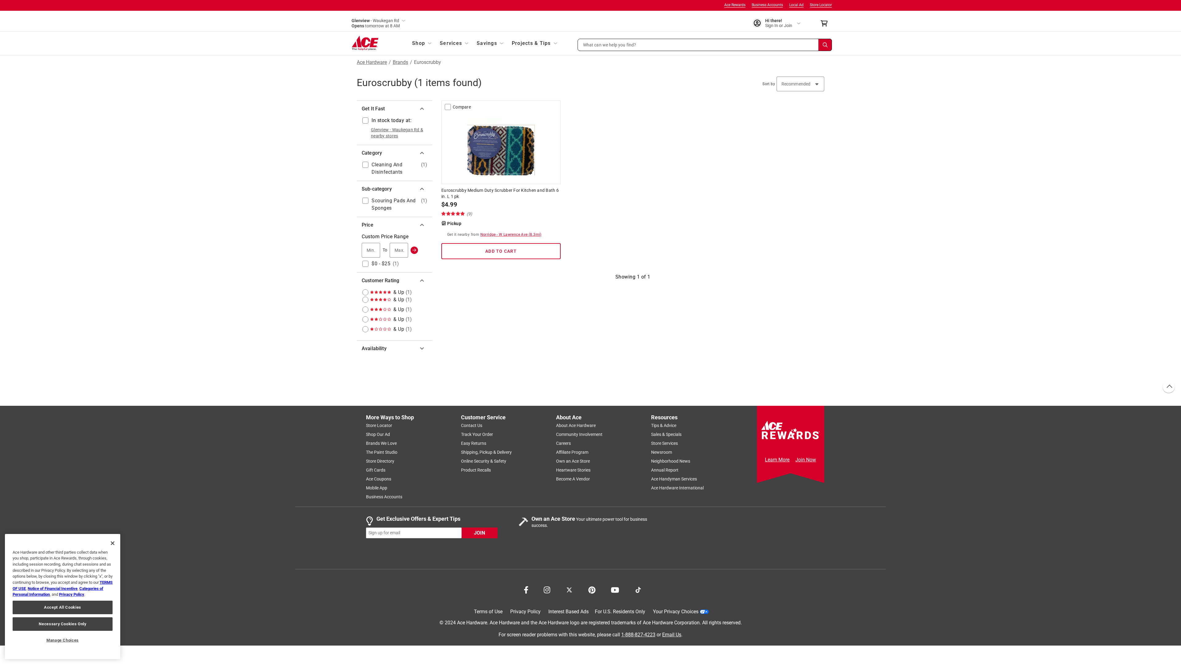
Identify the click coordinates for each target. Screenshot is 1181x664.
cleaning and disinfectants (387, 168)
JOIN (479, 533)
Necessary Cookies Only (62, 624)
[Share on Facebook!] (526, 589)
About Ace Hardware (576, 425)
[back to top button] (1168, 387)
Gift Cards (375, 470)
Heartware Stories (573, 470)
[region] (62, 596)
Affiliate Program (572, 452)
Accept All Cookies (62, 607)
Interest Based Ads (568, 612)
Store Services (664, 443)
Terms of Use (488, 612)
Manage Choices (62, 640)
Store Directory (380, 461)
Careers (563, 443)
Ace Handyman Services (674, 478)
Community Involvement (579, 434)
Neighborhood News (670, 461)
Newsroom (661, 452)
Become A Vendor (573, 478)
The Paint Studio (381, 452)
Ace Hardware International (677, 487)
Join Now (805, 460)
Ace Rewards (735, 5)
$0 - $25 (381, 264)
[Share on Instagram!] (547, 589)
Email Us (671, 634)
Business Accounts (767, 5)
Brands (400, 62)
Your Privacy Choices (675, 612)
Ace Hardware (372, 62)
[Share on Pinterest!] (591, 589)
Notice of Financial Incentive (53, 588)
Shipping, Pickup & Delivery (486, 452)
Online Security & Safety (483, 461)
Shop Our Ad (378, 434)
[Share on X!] (569, 589)
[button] (705, 45)
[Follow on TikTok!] (638, 589)
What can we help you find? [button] (609, 44)
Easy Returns (473, 443)
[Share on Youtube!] (615, 589)
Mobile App (376, 487)
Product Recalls (476, 470)
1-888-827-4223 (638, 634)
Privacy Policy (525, 612)
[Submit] (414, 250)
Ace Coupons (378, 478)
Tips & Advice (663, 425)
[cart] (826, 23)
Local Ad (796, 5)
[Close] (112, 543)
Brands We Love (381, 443)
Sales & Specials (666, 434)
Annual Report (664, 470)
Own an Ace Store (573, 461)
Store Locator (821, 5)
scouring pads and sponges (394, 204)
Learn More (777, 460)
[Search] (825, 45)
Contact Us (471, 425)
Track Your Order (477, 434)
